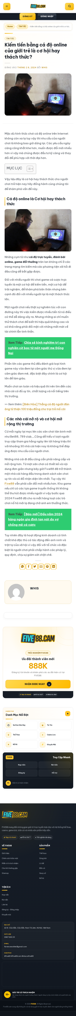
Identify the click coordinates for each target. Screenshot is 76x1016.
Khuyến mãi (6, 915)
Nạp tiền (21, 765)
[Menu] (6, 6)
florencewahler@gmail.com (15, 947)
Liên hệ (4, 905)
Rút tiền (54, 765)
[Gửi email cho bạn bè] (41, 567)
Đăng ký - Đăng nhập (10, 910)
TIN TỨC (22, 26)
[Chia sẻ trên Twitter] (35, 567)
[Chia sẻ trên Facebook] (29, 567)
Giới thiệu (5, 853)
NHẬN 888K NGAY (37, 684)
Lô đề (41, 863)
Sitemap (5, 873)
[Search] (69, 6)
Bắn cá (42, 868)
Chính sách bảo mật (10, 858)
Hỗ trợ (54, 773)
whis (44, 67)
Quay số (42, 873)
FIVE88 (33, 1004)
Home (10, 26)
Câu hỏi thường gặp (10, 868)
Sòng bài (42, 858)
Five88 (9, 483)
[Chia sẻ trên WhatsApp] (22, 567)
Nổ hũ (41, 878)
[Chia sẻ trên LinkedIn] (53, 567)
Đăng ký (21, 773)
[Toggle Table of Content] (28, 169)
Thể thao (42, 853)
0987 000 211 (9, 937)
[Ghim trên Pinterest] (47, 567)
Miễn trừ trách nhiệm (10, 863)
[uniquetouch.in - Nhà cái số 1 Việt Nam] (38, 6)
